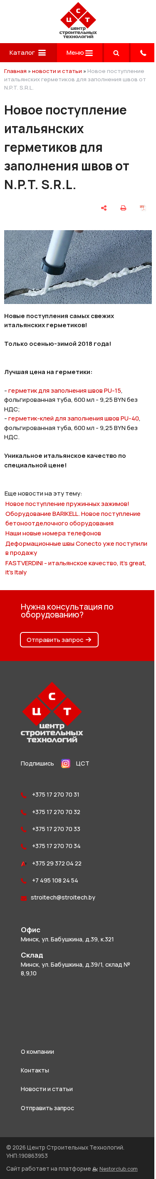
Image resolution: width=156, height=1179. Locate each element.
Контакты (35, 1070)
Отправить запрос (55, 639)
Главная (15, 71)
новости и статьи (57, 71)
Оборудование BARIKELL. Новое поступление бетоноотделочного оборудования (73, 518)
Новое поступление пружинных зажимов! (67, 503)
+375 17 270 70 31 (55, 794)
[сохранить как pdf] (143, 208)
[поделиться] (104, 208)
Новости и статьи (47, 1089)
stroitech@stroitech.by (63, 897)
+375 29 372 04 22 (56, 863)
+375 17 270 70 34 (56, 846)
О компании (37, 1051)
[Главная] (78, 36)
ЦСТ (82, 763)
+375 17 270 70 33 (55, 829)
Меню (76, 52)
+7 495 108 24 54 (54, 880)
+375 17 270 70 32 (55, 812)
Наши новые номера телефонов (53, 533)
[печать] (123, 208)
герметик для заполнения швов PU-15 (64, 390)
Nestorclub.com (118, 1168)
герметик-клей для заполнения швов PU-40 (73, 418)
